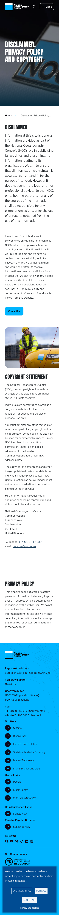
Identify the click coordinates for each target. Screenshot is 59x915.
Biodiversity (19, 736)
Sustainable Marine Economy (29, 752)
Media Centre (20, 790)
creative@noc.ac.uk (24, 546)
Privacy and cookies (29, 907)
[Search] (34, 7)
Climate (17, 728)
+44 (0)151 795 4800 (17, 715)
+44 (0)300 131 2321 (30, 542)
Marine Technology (23, 760)
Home (8, 115)
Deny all (41, 890)
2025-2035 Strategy (24, 798)
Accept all (29, 900)
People (17, 781)
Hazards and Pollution (25, 744)
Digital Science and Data (26, 768)
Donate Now (20, 813)
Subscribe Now (21, 826)
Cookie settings (22, 890)
